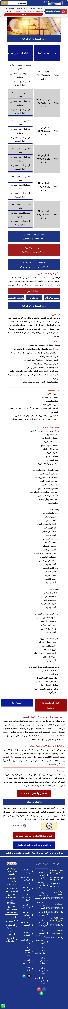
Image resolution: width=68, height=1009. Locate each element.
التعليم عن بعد (10, 8)
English (23, 15)
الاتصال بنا (8, 11)
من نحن (32, 8)
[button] (34, 291)
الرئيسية (40, 8)
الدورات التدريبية (22, 8)
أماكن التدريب (17, 11)
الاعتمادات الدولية (28, 11)
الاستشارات (39, 11)
